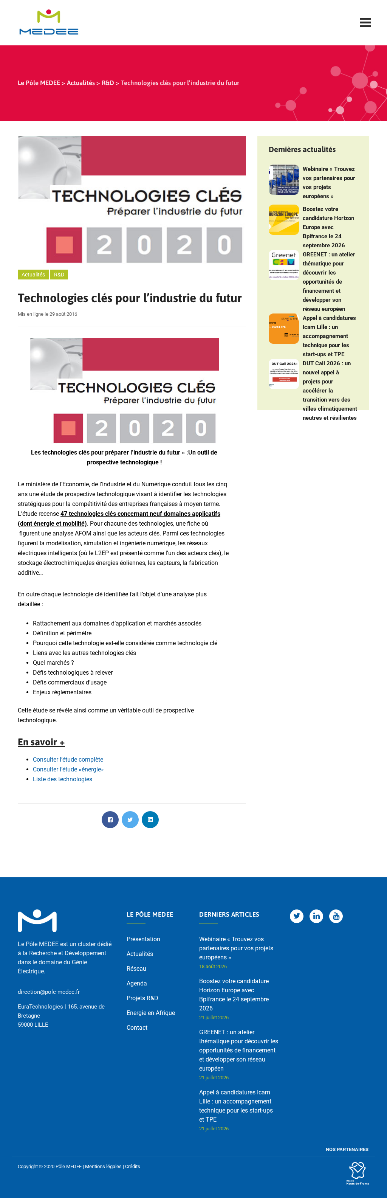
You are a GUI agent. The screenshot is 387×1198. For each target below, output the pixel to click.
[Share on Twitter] (130, 819)
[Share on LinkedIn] (150, 819)
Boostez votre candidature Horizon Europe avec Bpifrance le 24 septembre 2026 (328, 227)
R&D (59, 275)
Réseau (136, 968)
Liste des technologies (62, 779)
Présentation (143, 939)
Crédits (132, 1166)
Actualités (33, 275)
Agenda (137, 983)
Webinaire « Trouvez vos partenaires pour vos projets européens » (329, 183)
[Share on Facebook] (110, 819)
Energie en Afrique (151, 1012)
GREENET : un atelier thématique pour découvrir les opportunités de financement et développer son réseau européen (329, 281)
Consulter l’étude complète (68, 759)
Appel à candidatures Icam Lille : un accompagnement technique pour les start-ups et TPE (329, 336)
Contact (137, 1027)
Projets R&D (142, 998)
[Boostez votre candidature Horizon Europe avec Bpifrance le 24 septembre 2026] (284, 220)
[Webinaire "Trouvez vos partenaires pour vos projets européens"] (284, 179)
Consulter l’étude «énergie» (68, 769)
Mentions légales (103, 1166)
